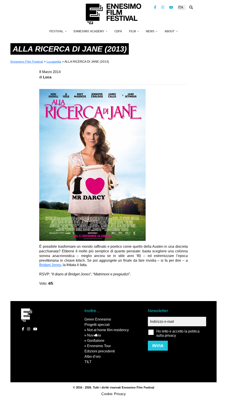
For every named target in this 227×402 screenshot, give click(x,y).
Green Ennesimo (97, 319)
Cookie (107, 394)
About (169, 31)
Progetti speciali (97, 325)
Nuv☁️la (94, 335)
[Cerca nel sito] (191, 7)
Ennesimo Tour (99, 346)
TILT (88, 362)
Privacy (120, 394)
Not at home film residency (108, 330)
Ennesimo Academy (89, 31)
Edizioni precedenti (99, 351)
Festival (56, 31)
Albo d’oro (92, 356)
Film (133, 31)
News (150, 31)
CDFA (118, 31)
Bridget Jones (50, 265)
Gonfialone (95, 340)
